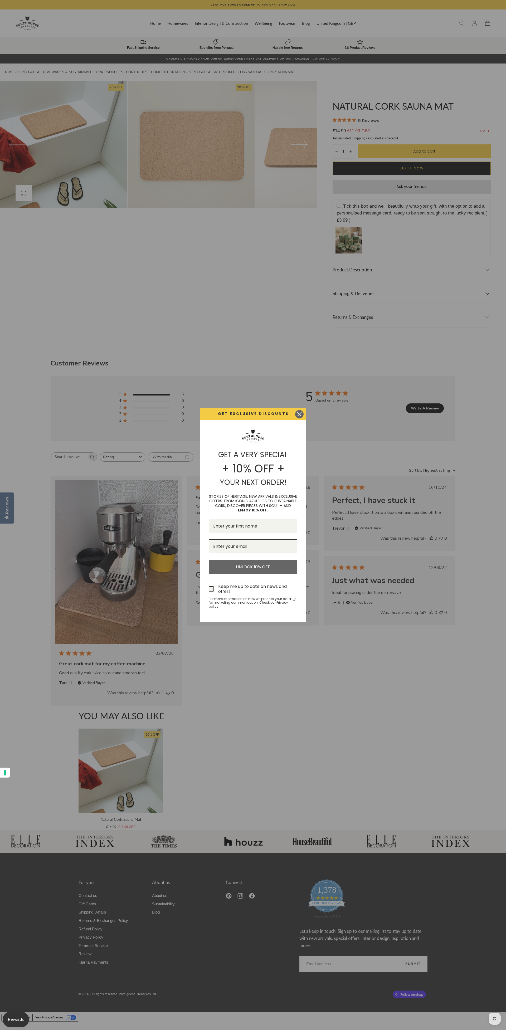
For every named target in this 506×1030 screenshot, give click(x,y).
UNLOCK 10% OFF (253, 567)
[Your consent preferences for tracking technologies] (5, 773)
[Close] (299, 414)
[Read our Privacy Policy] (294, 599)
